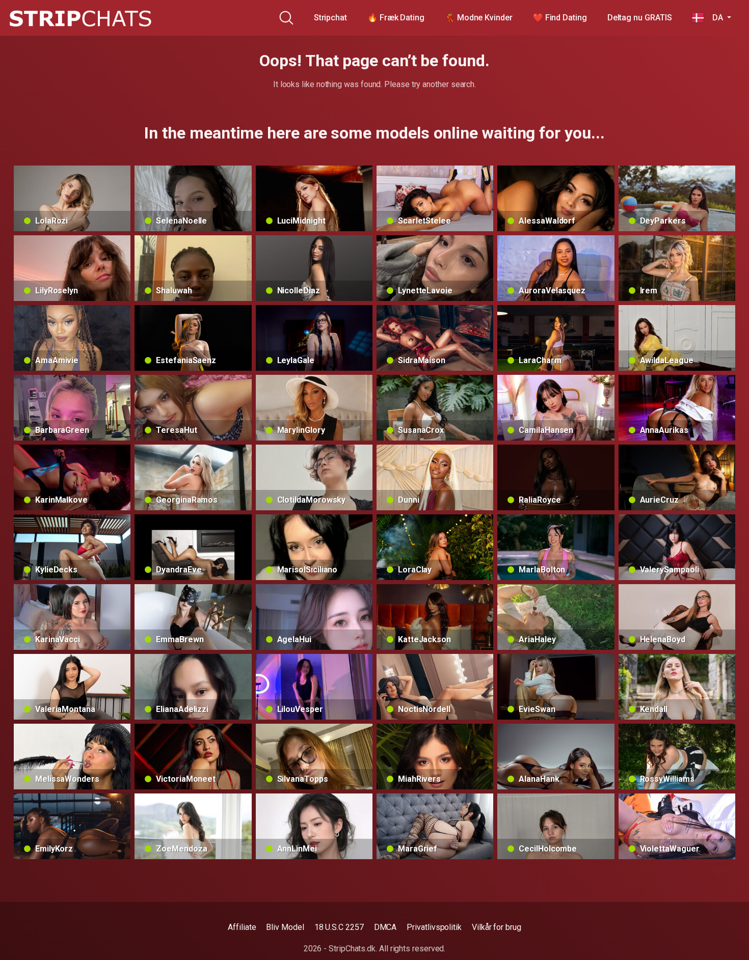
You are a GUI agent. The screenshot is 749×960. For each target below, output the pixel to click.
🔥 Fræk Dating (395, 17)
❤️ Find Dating (560, 17)
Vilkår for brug (496, 927)
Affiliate (242, 927)
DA (714, 17)
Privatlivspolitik (434, 927)
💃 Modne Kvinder (479, 17)
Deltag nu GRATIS (639, 17)
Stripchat (330, 17)
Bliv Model (285, 927)
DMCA (385, 927)
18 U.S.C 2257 (339, 927)
